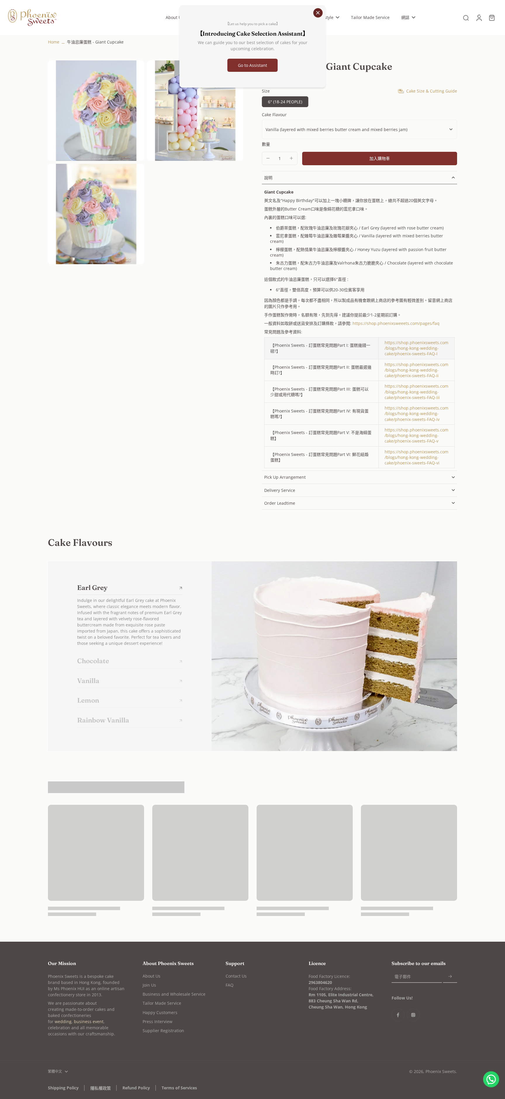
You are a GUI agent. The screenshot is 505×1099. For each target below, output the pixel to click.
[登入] (478, 17)
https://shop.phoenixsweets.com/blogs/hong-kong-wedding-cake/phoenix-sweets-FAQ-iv (416, 413)
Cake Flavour (274, 114)
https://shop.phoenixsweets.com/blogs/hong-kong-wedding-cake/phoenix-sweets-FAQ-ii (416, 370)
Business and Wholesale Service (174, 994)
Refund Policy (136, 1088)
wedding (63, 1021)
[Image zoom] (96, 110)
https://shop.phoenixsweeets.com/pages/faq (396, 323)
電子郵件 (403, 976)
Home (53, 42)
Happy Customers (160, 1012)
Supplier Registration (163, 1030)
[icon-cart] (491, 17)
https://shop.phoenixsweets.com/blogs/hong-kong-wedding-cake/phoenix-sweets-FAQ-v (416, 435)
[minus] (268, 158)
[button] (379, 158)
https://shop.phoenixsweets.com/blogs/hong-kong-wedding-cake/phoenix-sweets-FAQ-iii (416, 391)
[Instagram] (413, 1015)
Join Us (149, 985)
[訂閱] (450, 977)
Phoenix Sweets (441, 1071)
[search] (465, 17)
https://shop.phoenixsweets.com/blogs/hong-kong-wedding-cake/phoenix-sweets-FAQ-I (416, 348)
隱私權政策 (100, 1088)
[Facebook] (398, 1015)
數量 (266, 144)
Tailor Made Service (162, 1003)
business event (88, 1021)
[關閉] (318, 12)
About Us (151, 976)
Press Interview (157, 1021)
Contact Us (236, 976)
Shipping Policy (63, 1088)
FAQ (230, 985)
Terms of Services (179, 1088)
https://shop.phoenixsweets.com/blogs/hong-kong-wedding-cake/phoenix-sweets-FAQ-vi (416, 457)
